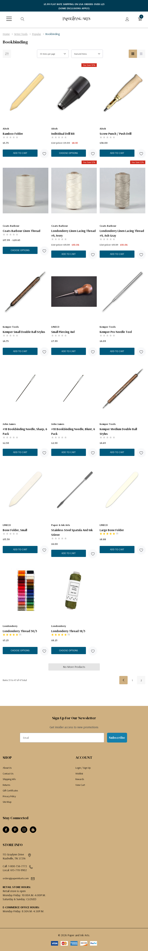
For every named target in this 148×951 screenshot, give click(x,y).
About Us (7, 767)
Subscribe (117, 737)
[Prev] (123, 680)
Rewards (79, 779)
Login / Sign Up (83, 767)
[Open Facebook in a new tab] (6, 830)
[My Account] (127, 18)
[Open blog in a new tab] (33, 830)
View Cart (80, 785)
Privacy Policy (9, 796)
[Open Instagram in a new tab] (24, 830)
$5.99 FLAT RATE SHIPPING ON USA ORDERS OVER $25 (74, 6)
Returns (6, 785)
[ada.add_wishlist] (44, 154)
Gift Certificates (10, 790)
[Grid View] (133, 54)
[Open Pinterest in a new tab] (15, 830)
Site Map (7, 801)
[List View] (141, 54)
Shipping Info (9, 779)
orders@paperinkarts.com (16, 878)
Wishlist (79, 773)
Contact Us (8, 773)
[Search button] (22, 18)
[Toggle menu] (9, 18)
